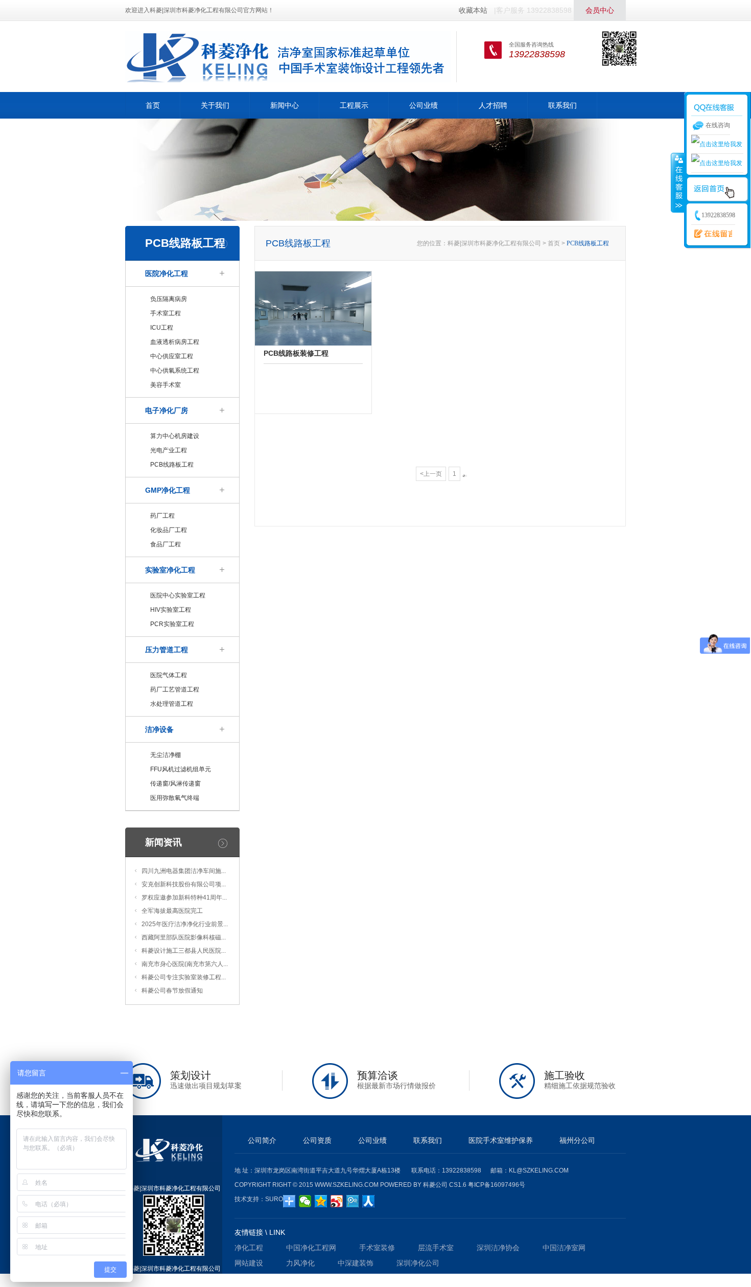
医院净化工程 (166, 273)
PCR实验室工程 (172, 624)
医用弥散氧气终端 (174, 797)
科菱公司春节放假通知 (172, 990)
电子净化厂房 (166, 410)
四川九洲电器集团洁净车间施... (184, 871)
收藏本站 (473, 10)
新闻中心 (284, 105)
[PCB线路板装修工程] (313, 308)
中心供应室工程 (171, 356)
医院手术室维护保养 (500, 1140)
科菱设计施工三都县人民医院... (184, 950)
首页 (153, 105)
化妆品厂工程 (168, 530)
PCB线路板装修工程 (296, 353)
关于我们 (215, 105)
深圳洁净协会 (498, 1248)
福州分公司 (577, 1140)
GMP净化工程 (167, 490)
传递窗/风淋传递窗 (175, 783)
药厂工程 (162, 515)
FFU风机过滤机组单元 (180, 769)
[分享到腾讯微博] (352, 1201)
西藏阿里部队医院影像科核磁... (184, 937)
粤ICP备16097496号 (496, 1184)
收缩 (678, 182)
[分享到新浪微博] (337, 1201)
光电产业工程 (168, 450)
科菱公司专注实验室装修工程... (184, 977)
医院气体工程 (168, 675)
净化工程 (248, 1248)
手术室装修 (377, 1248)
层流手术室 (436, 1248)
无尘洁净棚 (165, 755)
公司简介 (262, 1140)
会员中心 (599, 10)
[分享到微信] (305, 1201)
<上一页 (431, 473)
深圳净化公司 (417, 1263)
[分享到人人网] (368, 1201)
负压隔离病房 (168, 299)
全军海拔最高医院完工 (172, 910)
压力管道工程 (166, 650)
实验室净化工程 (170, 570)
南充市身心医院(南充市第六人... (185, 964)
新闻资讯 (163, 842)
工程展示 (354, 105)
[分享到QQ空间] (321, 1201)
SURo (274, 1199)
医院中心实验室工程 (177, 595)
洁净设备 (159, 729)
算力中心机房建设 (174, 436)
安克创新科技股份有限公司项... (184, 884)
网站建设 (248, 1263)
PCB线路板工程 (172, 464)
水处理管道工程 (171, 703)
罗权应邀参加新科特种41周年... (184, 897)
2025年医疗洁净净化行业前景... (185, 924)
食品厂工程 (165, 544)
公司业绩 (423, 105)
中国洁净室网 (564, 1248)
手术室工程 (165, 313)
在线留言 (711, 234)
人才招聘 (493, 105)
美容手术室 (165, 384)
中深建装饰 (355, 1263)
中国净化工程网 (311, 1248)
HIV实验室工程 (170, 609)
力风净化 (300, 1263)
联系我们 (562, 105)
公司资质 (317, 1140)
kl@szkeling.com (539, 1170)
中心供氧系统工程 (174, 370)
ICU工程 (161, 327)
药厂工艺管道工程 (174, 689)
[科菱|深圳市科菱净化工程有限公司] (288, 56)
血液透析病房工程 (174, 342)
